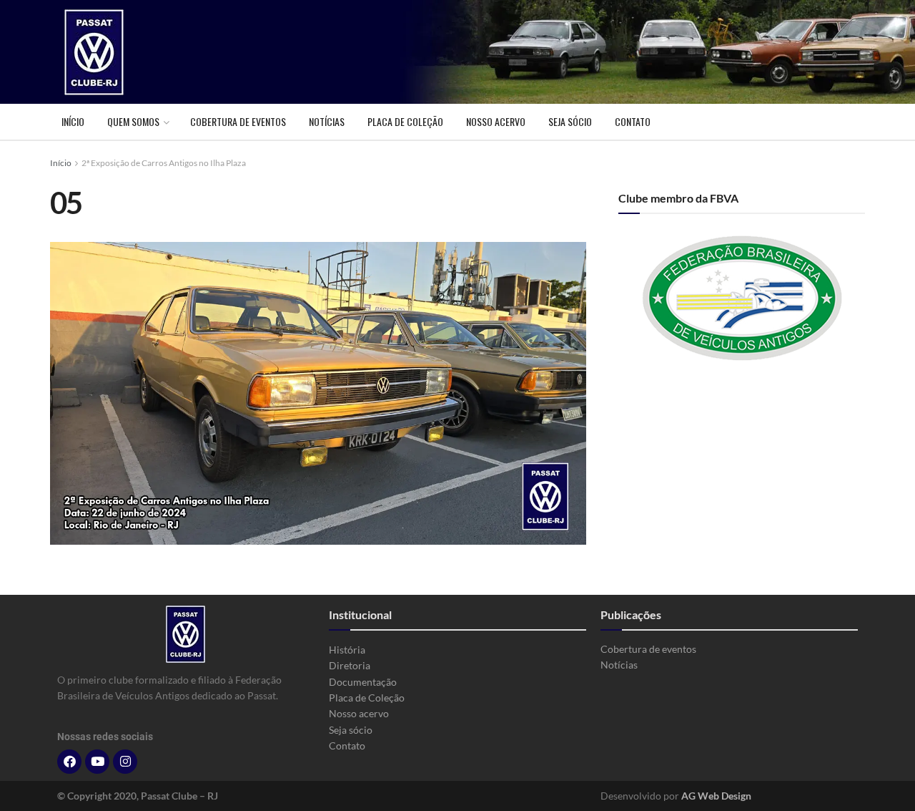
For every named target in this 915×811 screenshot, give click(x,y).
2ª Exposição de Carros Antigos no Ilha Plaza (163, 162)
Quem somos (133, 121)
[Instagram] (125, 761)
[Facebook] (69, 761)
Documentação (363, 682)
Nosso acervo (495, 121)
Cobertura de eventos (238, 121)
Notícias (327, 121)
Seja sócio (570, 121)
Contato (633, 121)
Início (72, 121)
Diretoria (349, 665)
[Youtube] (97, 761)
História (347, 650)
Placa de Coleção (405, 121)
